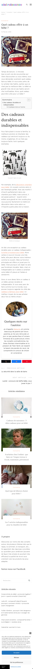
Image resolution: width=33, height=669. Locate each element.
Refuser (16, 657)
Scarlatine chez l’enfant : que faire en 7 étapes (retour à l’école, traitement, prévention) (16, 457)
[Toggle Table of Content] (28, 99)
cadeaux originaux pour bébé (12, 292)
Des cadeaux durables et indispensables (12, 104)
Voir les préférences (16, 662)
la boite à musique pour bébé (12, 252)
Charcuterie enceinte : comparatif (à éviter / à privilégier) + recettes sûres (16, 621)
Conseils (4, 20)
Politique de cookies (15, 666)
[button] (30, 633)
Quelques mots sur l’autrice (17, 107)
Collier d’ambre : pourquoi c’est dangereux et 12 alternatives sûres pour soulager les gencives (16, 613)
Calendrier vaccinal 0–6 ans (10, 627)
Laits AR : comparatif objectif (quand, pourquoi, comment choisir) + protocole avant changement (15, 603)
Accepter (17, 652)
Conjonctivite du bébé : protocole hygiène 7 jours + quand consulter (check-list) (16, 595)
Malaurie (17, 329)
